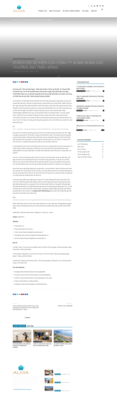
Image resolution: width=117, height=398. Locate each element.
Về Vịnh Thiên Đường (71, 11)
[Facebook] (89, 6)
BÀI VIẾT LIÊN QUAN (19, 326)
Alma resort (16, 20)
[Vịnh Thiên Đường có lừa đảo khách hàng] (49, 372)
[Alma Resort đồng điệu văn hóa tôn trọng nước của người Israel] (49, 388)
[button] (102, 10)
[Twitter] (97, 6)
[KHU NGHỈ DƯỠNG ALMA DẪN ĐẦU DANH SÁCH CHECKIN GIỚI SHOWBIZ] (22, 336)
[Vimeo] (100, 6)
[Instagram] (91, 6)
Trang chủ (42, 11)
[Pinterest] (22, 83)
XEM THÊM (30, 326)
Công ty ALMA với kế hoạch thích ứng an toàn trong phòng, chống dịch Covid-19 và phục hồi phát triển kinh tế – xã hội (26, 307)
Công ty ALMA (80, 120)
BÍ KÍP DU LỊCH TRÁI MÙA (65, 306)
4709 (103, 130)
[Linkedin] (94, 6)
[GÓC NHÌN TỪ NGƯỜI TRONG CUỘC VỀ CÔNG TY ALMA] (63, 336)
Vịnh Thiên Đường (30, 58)
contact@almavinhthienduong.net (22, 389)
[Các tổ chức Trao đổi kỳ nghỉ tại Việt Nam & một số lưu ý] (49, 380)
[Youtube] (103, 6)
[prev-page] (14, 351)
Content (17, 71)
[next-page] (17, 351)
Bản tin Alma (54, 11)
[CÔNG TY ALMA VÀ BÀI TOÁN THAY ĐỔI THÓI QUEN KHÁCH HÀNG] (42, 336)
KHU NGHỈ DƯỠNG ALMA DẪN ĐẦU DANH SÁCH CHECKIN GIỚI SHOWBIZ (21, 345)
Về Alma (85, 11)
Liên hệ (94, 11)
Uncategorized (22, 58)
